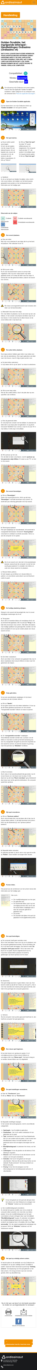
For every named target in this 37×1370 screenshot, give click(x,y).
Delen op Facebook (18, 1326)
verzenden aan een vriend (23, 1316)
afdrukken (8, 1316)
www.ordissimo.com (8, 1365)
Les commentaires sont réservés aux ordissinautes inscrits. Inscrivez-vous (19, 1343)
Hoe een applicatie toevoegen (25, 93)
